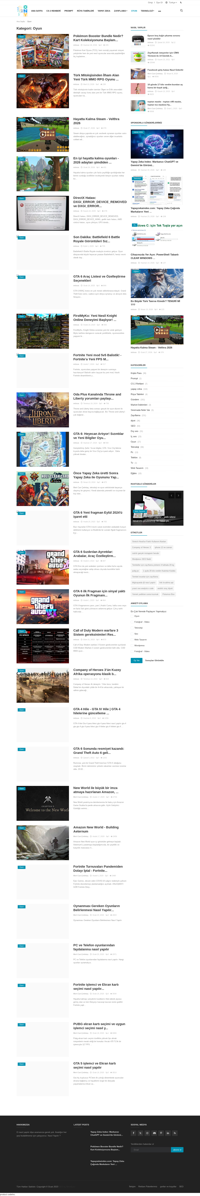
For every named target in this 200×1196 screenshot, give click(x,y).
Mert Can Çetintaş (80, 797)
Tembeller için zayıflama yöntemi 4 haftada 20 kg (153, 565)
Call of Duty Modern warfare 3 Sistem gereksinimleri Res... (95, 632)
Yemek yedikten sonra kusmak (145, 594)
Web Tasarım (137, 468)
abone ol (177, 1150)
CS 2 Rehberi (53, 11)
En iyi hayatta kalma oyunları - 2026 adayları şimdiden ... (96, 160)
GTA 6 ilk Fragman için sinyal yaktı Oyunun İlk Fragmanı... (99, 593)
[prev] (171, 495)
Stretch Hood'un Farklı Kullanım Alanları (149, 541)
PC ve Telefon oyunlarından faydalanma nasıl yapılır (94, 947)
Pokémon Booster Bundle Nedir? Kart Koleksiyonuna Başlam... (98, 38)
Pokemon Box (169, 594)
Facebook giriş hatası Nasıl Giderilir (165, 70)
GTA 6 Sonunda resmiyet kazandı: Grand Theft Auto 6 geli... (98, 751)
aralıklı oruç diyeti (165, 588)
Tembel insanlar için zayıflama (145, 577)
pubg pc (135, 571)
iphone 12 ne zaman (163, 547)
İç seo (134, 436)
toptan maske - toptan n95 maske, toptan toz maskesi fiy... (165, 103)
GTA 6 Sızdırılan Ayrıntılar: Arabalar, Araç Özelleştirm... (94, 554)
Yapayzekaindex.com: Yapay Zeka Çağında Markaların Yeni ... (107, 1162)
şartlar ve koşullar (168, 1186)
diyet (133, 420)
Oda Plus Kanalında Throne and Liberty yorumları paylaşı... (97, 396)
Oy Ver (137, 660)
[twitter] (140, 1133)
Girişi (150, 2)
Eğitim (134, 473)
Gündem (135, 399)
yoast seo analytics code (142, 588)
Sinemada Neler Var (140, 410)
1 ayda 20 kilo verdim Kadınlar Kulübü (159, 571)
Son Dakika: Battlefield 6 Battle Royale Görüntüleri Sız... (96, 239)
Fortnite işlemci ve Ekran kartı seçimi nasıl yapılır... (96, 987)
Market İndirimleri (139, 404)
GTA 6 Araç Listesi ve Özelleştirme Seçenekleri (99, 278)
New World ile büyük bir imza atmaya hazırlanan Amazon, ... (95, 790)
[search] (181, 10)
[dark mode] (181, 2)
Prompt (68, 11)
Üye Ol (159, 2)
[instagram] (147, 1133)
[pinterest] (161, 1133)
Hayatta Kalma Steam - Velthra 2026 (96, 121)
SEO (133, 426)
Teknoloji (147, 11)
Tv (132, 462)
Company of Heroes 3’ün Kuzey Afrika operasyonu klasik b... (97, 672)
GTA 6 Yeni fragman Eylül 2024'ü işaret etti (97, 514)
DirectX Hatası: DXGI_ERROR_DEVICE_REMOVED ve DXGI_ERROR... (99, 202)
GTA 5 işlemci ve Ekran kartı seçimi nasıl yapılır (94, 1065)
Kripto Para (136, 373)
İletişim (132, 1186)
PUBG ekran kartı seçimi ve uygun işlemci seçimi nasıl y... (99, 1026)
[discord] (154, 1133)
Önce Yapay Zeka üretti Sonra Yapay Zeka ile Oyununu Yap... (96, 475)
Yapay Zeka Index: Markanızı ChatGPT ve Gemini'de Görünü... (106, 1133)
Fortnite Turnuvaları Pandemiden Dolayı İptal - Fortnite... (98, 868)
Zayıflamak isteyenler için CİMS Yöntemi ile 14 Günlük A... (163, 54)
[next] (178, 495)
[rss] (175, 1133)
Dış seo (134, 431)
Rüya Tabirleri (85, 11)
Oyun (134, 11)
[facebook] (133, 1133)
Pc (132, 452)
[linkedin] (168, 1133)
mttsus (76, 45)
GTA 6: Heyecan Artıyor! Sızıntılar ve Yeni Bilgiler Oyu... (98, 436)
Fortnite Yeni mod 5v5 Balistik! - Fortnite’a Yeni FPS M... (97, 357)
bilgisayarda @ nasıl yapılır (143, 582)
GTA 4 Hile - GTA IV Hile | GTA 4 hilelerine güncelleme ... (96, 711)
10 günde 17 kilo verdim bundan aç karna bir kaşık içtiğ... (165, 86)
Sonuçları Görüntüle (154, 660)
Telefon (134, 457)
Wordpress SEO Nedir (141, 559)
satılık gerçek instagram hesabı (145, 553)
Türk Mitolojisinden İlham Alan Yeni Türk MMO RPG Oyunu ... (96, 77)
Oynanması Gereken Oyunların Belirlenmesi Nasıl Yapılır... (96, 908)
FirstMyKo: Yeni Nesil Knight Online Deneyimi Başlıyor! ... (95, 318)
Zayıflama (120, 11)
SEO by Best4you (67, 1186)
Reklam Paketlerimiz (147, 1186)
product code (6, 1194)
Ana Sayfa (37, 11)
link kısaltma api (166, 582)
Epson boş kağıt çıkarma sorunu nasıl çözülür (164, 37)
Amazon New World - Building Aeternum (96, 829)
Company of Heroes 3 (141, 547)
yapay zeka (104, 11)
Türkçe (171, 2)
